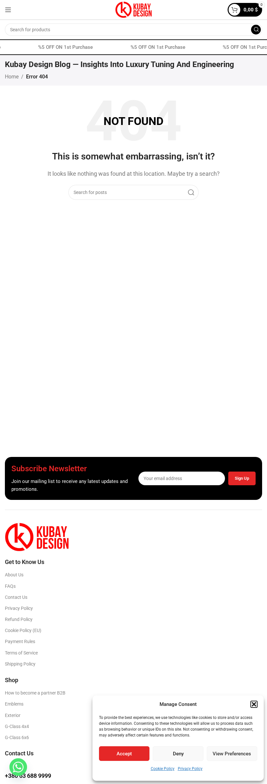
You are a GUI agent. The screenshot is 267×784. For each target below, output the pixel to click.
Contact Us (16, 597)
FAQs (10, 586)
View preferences (232, 754)
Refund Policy (19, 619)
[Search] (256, 29)
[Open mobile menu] (8, 9)
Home (12, 77)
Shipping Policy (20, 664)
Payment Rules (20, 641)
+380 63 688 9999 (28, 776)
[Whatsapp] (18, 767)
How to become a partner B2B (35, 692)
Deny (178, 754)
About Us (14, 574)
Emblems (14, 704)
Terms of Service (21, 652)
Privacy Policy (190, 768)
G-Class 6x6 (17, 737)
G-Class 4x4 (17, 726)
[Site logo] (133, 9)
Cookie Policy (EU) (23, 630)
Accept (124, 754)
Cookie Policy (163, 768)
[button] (254, 704)
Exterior (13, 715)
